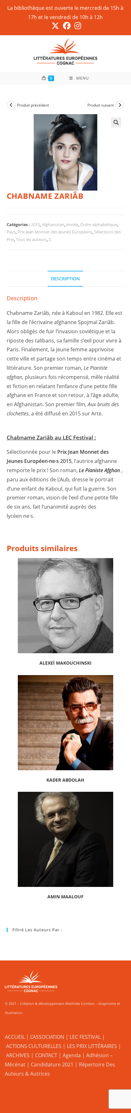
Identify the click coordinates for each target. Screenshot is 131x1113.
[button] (116, 122)
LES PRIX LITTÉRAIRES (92, 1046)
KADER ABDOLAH (65, 780)
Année (72, 224)
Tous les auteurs (31, 239)
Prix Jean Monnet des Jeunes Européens (54, 232)
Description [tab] (65, 279)
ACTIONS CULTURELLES (33, 1046)
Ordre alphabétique (98, 224)
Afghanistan (53, 224)
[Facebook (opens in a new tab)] (66, 25)
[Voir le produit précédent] (11, 105)
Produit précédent (33, 105)
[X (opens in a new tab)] (55, 25)
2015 (35, 224)
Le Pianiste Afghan (99, 470)
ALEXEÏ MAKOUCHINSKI (65, 663)
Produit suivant (100, 105)
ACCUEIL (15, 1036)
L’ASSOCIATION (47, 1036)
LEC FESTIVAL (85, 1036)
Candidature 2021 (52, 1064)
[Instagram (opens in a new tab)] (76, 25)
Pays (11, 232)
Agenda (72, 1055)
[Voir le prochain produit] (119, 105)
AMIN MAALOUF (65, 897)
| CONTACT (44, 1055)
